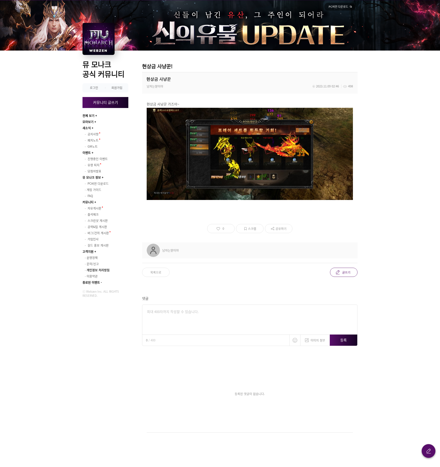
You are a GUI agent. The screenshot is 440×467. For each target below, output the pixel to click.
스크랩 (252, 228)
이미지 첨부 (318, 340)
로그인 (94, 87)
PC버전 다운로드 (338, 7)
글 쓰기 (428, 451)
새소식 (86, 128)
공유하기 (280, 228)
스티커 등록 (294, 340)
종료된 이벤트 (91, 282)
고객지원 (88, 251)
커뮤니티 (88, 202)
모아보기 (88, 121)
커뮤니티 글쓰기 (105, 102)
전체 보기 (88, 115)
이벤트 (86, 152)
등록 (343, 340)
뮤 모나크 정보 (91, 177)
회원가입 (116, 87)
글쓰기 (346, 272)
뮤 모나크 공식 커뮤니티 (103, 69)
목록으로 (155, 272)
